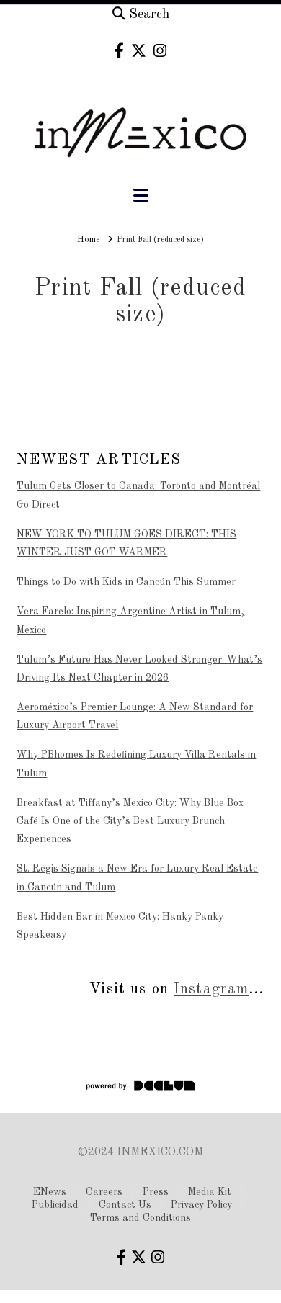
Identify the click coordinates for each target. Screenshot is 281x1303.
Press (156, 1192)
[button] (140, 196)
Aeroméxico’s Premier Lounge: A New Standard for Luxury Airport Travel (135, 716)
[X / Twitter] (138, 50)
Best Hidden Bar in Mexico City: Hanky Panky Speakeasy (120, 926)
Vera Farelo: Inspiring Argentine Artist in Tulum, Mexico (130, 620)
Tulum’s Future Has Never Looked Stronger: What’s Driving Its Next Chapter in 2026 (139, 669)
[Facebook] (119, 50)
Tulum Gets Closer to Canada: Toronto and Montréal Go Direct (138, 495)
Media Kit (209, 1192)
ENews (49, 1192)
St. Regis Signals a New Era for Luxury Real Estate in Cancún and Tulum (137, 878)
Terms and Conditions (140, 1218)
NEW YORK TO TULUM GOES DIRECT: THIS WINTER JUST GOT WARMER (126, 543)
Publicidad (55, 1205)
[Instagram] (159, 50)
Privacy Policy (201, 1205)
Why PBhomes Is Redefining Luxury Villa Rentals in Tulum (136, 764)
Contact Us (125, 1205)
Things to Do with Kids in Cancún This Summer (126, 582)
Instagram (211, 989)
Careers (104, 1192)
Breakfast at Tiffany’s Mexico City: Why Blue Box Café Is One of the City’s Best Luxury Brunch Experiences (130, 821)
